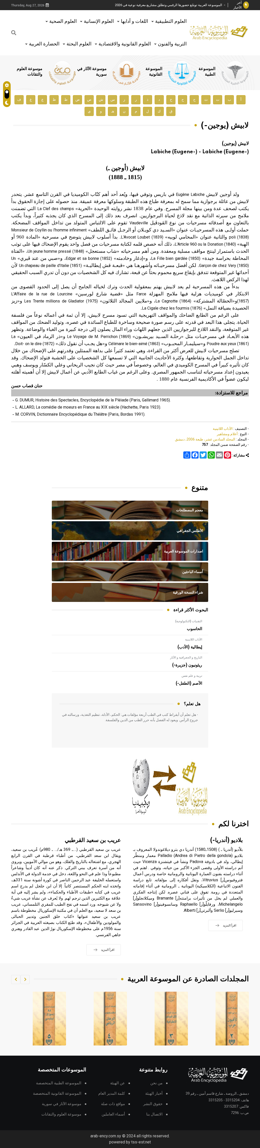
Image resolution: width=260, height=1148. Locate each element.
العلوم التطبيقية (171, 21)
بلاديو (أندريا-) (226, 840)
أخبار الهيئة (153, 1093)
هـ (112, 111)
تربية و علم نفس (192, 676)
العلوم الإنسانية (99, 21)
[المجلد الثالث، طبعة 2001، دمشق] (232, 1018)
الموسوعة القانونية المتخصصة (57, 1093)
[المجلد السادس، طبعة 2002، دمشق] (49, 1018)
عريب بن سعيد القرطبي (93, 840)
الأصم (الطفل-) (189, 683)
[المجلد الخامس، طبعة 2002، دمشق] (110, 1018)
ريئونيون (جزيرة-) (187, 665)
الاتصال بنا (154, 1114)
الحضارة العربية (44, 44)
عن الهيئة (117, 1083)
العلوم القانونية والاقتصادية (125, 44)
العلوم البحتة (79, 44)
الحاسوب (194, 629)
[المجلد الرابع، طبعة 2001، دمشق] (171, 1018)
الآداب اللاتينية (223, 429)
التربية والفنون (172, 44)
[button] (25, 979)
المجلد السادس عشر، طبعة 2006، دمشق (205, 439)
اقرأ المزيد (229, 925)
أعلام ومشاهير (227, 434)
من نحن (156, 1083)
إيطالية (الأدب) (189, 647)
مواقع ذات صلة (113, 1104)
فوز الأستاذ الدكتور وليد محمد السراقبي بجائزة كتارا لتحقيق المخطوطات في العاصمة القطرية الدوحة (170, 5)
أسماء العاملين (113, 1114)
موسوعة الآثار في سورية (61, 1104)
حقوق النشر (152, 1104)
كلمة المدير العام (111, 1093)
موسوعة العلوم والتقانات (61, 1114)
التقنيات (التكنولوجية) (188, 621)
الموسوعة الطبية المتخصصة (58, 1083)
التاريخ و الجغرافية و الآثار (186, 657)
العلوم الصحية (63, 21)
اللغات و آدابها (134, 21)
